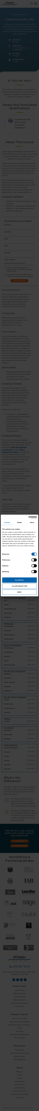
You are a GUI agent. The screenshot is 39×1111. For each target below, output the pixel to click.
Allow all (19, 580)
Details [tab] (19, 522)
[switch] (34, 559)
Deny (19, 592)
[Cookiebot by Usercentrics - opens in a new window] (28, 517)
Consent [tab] (7, 522)
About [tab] (32, 522)
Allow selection (19, 586)
